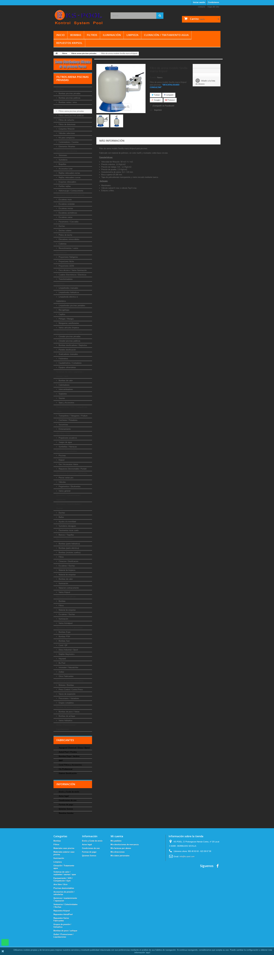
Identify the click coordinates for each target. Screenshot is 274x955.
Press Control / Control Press (70, 689)
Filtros (92, 35)
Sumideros (63, 160)
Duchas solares (64, 230)
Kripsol (61, 460)
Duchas (61, 226)
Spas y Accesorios (66, 403)
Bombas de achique (66, 716)
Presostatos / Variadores (68, 698)
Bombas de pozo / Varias (68, 712)
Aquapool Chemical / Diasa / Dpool (74, 748)
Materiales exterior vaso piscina (70, 195)
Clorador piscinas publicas (69, 341)
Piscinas (62, 455)
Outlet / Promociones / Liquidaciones (66, 727)
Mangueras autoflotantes (68, 323)
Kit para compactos (66, 138)
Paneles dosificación (67, 350)
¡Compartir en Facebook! (163, 106)
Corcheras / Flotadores (67, 420)
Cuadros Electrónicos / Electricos (72, 275)
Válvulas (62, 482)
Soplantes (62, 394)
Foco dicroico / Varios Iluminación (72, 270)
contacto (201, 7)
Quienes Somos (65, 809)
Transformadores (65, 279)
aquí (148, 952)
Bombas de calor (65, 380)
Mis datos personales (120, 856)
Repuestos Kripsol (69, 43)
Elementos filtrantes (66, 146)
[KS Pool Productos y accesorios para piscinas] (80, 17)
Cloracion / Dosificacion (68, 561)
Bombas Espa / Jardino (68, 756)
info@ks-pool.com (187, 856)
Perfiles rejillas (64, 186)
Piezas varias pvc (65, 478)
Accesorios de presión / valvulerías (71, 473)
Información (65, 784)
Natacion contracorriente (68, 588)
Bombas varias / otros (67, 102)
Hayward (62, 659)
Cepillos (61, 314)
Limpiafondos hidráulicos (68, 292)
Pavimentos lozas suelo (68, 530)
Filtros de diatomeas (66, 124)
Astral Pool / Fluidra (67, 752)
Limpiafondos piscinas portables (71, 305)
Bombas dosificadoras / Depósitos (72, 345)
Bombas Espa (64, 632)
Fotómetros (63, 359)
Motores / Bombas (66, 685)
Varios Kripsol (64, 592)
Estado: (153, 77)
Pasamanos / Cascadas (68, 222)
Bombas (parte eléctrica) (68, 548)
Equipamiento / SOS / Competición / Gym (71, 409)
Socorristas (63, 425)
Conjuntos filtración (66, 129)
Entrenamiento (64, 429)
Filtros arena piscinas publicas (71, 116)
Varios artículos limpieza (68, 328)
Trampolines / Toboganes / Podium (72, 416)
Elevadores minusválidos (68, 239)
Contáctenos (213, 2)
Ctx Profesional (65, 769)
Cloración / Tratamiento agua (166, 35)
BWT (60, 760)
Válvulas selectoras (66, 133)
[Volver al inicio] (56, 53)
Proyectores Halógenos (68, 257)
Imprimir (158, 110)
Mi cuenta (117, 836)
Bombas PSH (64, 636)
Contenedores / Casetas (68, 142)
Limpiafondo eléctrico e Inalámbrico (67, 299)
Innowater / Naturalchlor (68, 667)
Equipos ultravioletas (67, 367)
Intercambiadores (65, 389)
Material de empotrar (67, 575)
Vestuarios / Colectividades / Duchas (68, 506)
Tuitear (156, 95)
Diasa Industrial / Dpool (68, 650)
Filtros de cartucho (66, 120)
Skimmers (62, 155)
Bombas (75, 35)
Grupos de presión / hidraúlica (69, 681)
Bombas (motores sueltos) (69, 552)
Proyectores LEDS (66, 266)
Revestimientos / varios (68, 248)
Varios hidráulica (65, 720)
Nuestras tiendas (65, 813)
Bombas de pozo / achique (68, 707)
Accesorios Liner (65, 169)
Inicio (60, 35)
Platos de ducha (65, 235)
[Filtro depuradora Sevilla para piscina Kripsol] (102, 121)
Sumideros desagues (67, 526)
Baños (61, 517)
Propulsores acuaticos (67, 438)
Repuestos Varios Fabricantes (69, 628)
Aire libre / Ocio (63, 433)
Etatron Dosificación (67, 773)
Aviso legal (63, 796)
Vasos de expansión (66, 694)
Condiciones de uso (67, 800)
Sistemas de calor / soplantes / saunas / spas (69, 374)
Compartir (169, 95)
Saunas (61, 398)
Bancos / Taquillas (66, 535)
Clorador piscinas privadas (69, 336)
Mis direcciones (118, 852)
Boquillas (62, 164)
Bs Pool (61, 663)
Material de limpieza (66, 570)
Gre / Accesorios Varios (68, 464)
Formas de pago (65, 805)
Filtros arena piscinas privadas (71, 111)
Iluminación (112, 35)
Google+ (157, 100)
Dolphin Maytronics (66, 654)
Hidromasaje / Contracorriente (70, 191)
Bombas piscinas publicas (69, 98)
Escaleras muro (65, 200)
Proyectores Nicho (66, 261)
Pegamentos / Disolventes (69, 486)
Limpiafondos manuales (68, 288)
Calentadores (63, 385)
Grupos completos (66, 703)
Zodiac (61, 672)
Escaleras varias (65, 217)
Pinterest (171, 100)
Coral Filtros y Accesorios (70, 765)
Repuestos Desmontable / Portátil (72, 469)
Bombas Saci (64, 641)
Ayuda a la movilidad (67, 521)
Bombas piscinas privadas (69, 93)
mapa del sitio (213, 7)
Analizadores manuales (68, 354)
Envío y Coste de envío (68, 792)
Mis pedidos (116, 841)
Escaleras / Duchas (66, 566)
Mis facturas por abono (121, 848)
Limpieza (132, 35)
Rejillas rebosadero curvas (69, 177)
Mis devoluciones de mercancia (125, 844)
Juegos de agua (65, 442)
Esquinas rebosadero (67, 182)
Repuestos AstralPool (65, 597)
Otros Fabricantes (65, 676)
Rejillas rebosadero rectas (69, 173)
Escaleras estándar (66, 204)
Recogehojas (63, 310)
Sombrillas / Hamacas (67, 447)
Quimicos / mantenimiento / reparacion (68, 497)
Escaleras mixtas (65, 208)
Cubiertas (62, 244)
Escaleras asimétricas (67, 213)
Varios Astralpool (65, 623)
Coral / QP (62, 645)
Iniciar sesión (199, 2)
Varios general (64, 491)
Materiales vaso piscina (66, 151)
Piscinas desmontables (66, 451)
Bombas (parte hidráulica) (69, 544)
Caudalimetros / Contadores (70, 363)
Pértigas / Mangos (66, 319)
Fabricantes (65, 740)
